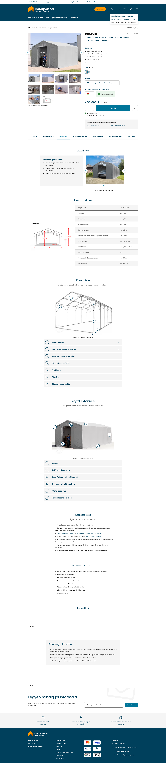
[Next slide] (81, 52)
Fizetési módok (61, 743)
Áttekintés (34, 136)
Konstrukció (63, 136)
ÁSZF (58, 749)
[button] (130, 9)
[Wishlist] (124, 9)
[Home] (29, 27)
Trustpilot (31, 626)
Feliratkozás (131, 705)
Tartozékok (131, 136)
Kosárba (113, 108)
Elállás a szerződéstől (35, 746)
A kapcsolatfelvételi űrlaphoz (125, 19)
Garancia (59, 746)
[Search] (112, 9)
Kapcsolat (100, 9)
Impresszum (60, 759)
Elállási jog (59, 756)
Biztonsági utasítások (93, 536)
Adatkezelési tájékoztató (64, 752)
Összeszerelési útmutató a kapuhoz (88, 533)
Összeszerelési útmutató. (66, 533)
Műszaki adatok (48, 136)
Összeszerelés (98, 136)
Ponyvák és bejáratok (80, 136)
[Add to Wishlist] (135, 108)
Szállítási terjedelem (115, 136)
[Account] (118, 9)
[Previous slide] (28, 52)
